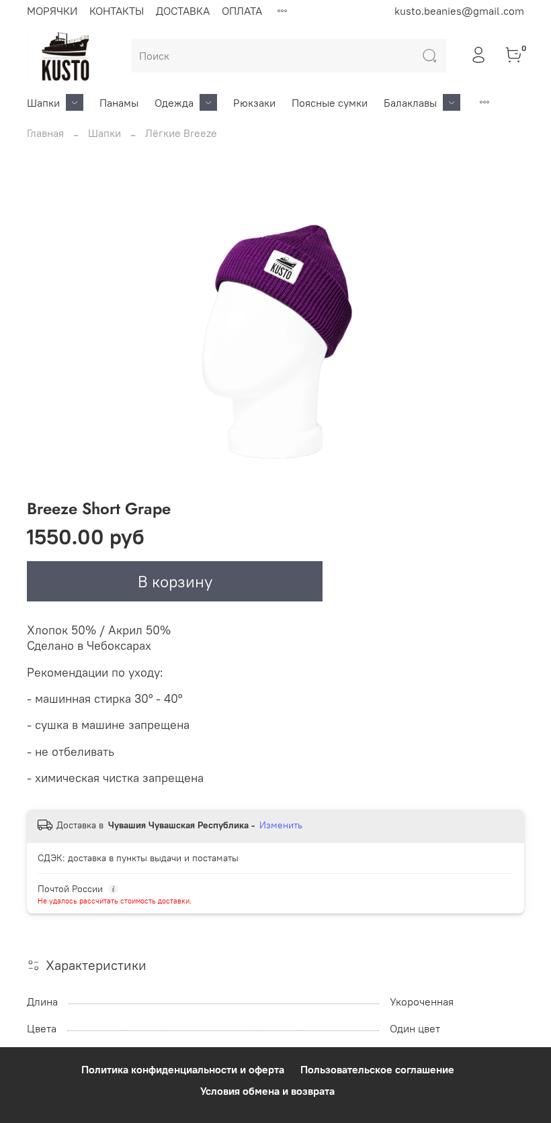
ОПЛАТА (242, 10)
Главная (45, 133)
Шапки (43, 102)
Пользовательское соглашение (377, 1069)
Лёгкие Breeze (181, 133)
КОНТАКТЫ (116, 10)
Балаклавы (410, 102)
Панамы (118, 102)
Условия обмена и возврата (267, 1090)
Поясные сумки (330, 102)
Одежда (174, 102)
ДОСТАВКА (183, 10)
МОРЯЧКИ (52, 10)
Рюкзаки (254, 102)
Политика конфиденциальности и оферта (182, 1069)
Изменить (280, 825)
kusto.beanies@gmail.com (459, 10)
